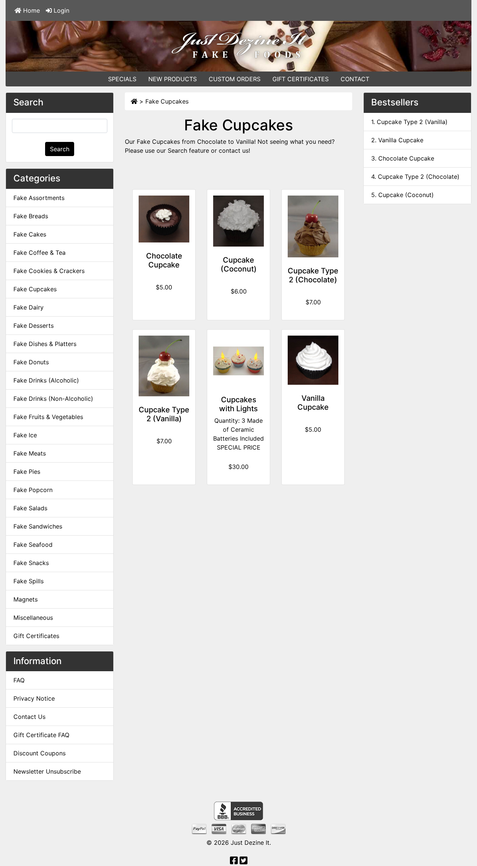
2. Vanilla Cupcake (397, 140)
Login (60, 10)
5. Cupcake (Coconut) (402, 195)
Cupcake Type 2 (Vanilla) (164, 414)
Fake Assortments (38, 198)
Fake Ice (25, 435)
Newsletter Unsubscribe (47, 771)
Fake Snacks (31, 563)
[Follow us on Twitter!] (243, 861)
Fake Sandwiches (37, 526)
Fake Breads (30, 216)
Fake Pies (26, 471)
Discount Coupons (39, 753)
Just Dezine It (250, 842)
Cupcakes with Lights (238, 404)
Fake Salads (30, 508)
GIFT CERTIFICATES (300, 79)
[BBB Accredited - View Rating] (238, 810)
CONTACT (355, 79)
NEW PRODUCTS (172, 79)
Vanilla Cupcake (313, 403)
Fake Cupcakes (167, 101)
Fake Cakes (29, 234)
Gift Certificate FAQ (41, 735)
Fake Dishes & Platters (44, 344)
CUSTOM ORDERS (234, 79)
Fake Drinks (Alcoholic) (46, 380)
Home (30, 10)
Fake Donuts (31, 362)
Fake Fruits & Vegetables (48, 417)
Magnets (25, 599)
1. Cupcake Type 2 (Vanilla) (409, 122)
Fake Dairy (28, 307)
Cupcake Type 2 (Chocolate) (313, 275)
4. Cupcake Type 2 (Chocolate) (415, 176)
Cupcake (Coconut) (239, 264)
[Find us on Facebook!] (234, 861)
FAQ (19, 680)
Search (59, 149)
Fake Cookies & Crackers (49, 271)
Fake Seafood (33, 544)
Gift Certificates (36, 636)
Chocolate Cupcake (164, 260)
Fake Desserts (33, 325)
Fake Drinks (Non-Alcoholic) (53, 398)
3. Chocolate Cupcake (402, 158)
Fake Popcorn (33, 490)
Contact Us (29, 716)
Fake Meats (29, 453)
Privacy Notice (34, 698)
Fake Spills (28, 581)
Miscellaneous (33, 617)
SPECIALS (122, 79)
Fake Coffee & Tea (39, 252)
